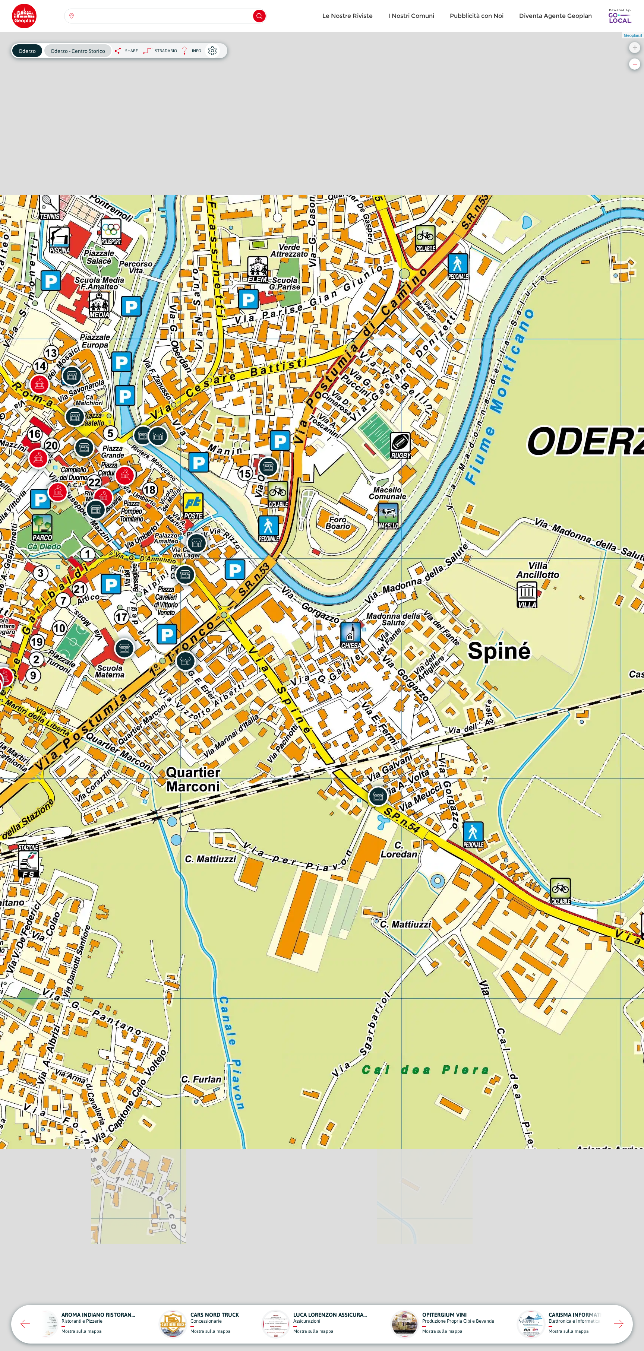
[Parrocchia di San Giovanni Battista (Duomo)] (58, 492)
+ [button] (634, 47)
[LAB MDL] (197, 543)
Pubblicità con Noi (476, 15)
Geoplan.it (633, 35)
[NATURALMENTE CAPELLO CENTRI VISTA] (75, 417)
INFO (189, 52)
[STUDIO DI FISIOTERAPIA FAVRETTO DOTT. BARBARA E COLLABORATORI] (124, 648)
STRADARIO (166, 50)
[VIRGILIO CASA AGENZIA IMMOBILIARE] (96, 509)
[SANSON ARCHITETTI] (185, 575)
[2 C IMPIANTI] (378, 796)
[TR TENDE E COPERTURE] (186, 661)
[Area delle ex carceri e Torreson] (125, 476)
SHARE (131, 50)
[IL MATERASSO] (268, 467)
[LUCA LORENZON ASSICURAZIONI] (72, 376)
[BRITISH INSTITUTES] (84, 448)
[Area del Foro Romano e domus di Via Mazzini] (38, 458)
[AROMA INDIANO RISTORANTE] (158, 436)
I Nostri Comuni (411, 15)
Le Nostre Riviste (347, 15)
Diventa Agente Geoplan (555, 15)
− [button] (634, 64)
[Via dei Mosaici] (39, 384)
